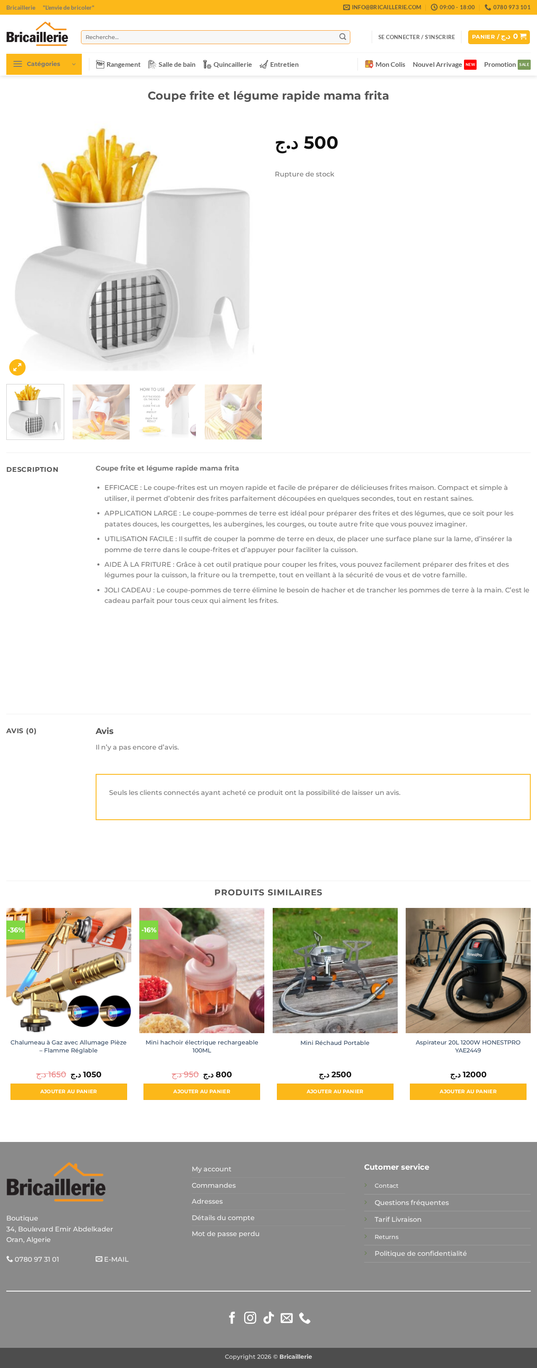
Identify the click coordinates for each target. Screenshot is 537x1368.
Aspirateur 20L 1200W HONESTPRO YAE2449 (468, 1046)
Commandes (214, 1185)
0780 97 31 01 (36, 1259)
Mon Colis (390, 64)
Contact (387, 1185)
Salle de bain (177, 64)
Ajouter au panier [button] (68, 1091)
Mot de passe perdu (226, 1234)
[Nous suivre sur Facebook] (232, 1319)
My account (212, 1169)
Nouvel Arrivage (437, 64)
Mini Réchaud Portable (335, 1043)
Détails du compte (223, 1218)
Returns (387, 1237)
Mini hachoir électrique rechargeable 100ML (202, 1046)
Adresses (207, 1201)
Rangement (124, 64)
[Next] (246, 249)
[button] (416, 37)
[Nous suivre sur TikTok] (269, 1319)
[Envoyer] (343, 37)
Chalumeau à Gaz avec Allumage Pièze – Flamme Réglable (68, 1046)
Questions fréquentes (412, 1203)
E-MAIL (115, 1259)
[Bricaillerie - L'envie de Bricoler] (37, 33)
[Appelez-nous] (305, 1319)
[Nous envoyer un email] (287, 1319)
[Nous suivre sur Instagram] (250, 1319)
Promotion (500, 64)
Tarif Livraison (398, 1219)
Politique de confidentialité (421, 1254)
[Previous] (21, 249)
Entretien (284, 64)
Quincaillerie (233, 64)
